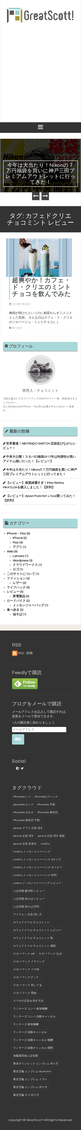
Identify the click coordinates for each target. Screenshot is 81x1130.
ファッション (16, 578)
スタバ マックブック (26, 977)
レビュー (13, 591)
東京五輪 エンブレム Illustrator (32, 1071)
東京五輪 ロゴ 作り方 (26, 1095)
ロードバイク (16, 600)
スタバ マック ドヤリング (29, 961)
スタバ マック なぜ (50, 953)
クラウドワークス (25, 564)
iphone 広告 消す (23, 836)
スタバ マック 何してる (27, 985)
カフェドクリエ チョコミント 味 (33, 938)
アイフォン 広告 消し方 (27, 914)
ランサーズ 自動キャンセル (30, 1032)
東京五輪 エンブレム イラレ (30, 1079)
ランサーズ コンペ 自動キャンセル (34, 1016)
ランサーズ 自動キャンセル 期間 (33, 1048)
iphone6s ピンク (23, 804)
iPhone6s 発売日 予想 (26, 820)
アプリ (17, 547)
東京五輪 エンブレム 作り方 (30, 1087)
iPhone (18, 537)
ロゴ (16, 569)
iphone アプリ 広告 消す (28, 828)
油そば (17, 614)
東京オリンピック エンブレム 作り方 (35, 1063)
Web (10, 551)
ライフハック (16, 587)
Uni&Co (45, 843)
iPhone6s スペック (46, 796)
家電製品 (19, 596)
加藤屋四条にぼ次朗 (25, 1055)
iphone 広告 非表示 (25, 843)
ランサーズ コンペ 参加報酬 (30, 1008)
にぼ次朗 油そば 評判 (26, 906)
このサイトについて (21, 573)
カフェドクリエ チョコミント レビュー (37, 930)
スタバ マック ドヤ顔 (26, 969)
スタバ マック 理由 (24, 993)
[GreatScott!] (40, 15)
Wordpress (21, 560)
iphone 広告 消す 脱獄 (51, 836)
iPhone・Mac (16, 533)
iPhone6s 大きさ (23, 812)
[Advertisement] (40, 70)
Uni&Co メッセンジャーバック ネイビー (37, 867)
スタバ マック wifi (24, 953)
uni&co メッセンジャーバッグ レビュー (37, 883)
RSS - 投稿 (25, 653)
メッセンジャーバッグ (28, 605)
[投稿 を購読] (14, 653)
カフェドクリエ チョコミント (31, 922)
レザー (17, 582)
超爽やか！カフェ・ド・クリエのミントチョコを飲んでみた (41, 287)
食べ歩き (17, 328)
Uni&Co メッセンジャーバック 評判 (35, 875)
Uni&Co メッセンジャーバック (32, 851)
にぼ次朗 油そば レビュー (29, 898)
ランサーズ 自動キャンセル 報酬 (33, 1040)
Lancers (18, 556)
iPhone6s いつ (22, 796)
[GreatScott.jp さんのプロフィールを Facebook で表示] (17, 768)
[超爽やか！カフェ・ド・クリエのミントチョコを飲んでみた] (39, 257)
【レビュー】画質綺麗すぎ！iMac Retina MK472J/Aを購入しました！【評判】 (43, 171)
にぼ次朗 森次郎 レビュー (29, 891)
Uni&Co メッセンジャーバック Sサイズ (37, 859)
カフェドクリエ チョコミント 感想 (34, 946)
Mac (16, 542)
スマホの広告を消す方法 (28, 1000)
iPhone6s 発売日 (47, 812)
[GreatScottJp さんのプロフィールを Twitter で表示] (22, 768)
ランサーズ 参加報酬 (26, 1024)
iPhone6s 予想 (46, 804)
